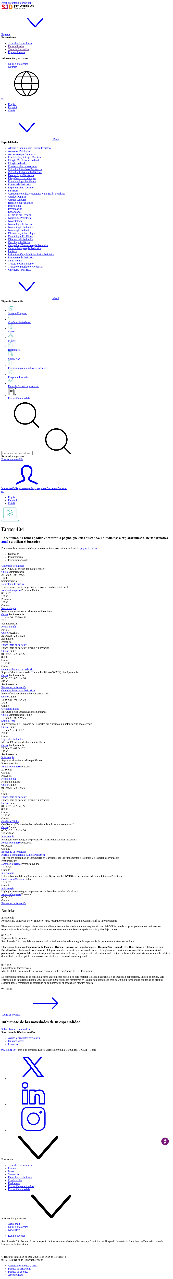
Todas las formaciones (20, 43)
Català (11, 110)
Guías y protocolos (18, 63)
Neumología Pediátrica (20, 224)
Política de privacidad (19, 1268)
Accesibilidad (15, 1274)
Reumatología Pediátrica (21, 257)
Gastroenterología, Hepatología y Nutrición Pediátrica (36, 193)
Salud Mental (15, 260)
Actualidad (14, 1223)
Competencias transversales (22, 166)
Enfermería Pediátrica (19, 184)
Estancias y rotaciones (20, 1177)
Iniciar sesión (8, 488)
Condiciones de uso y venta (23, 1265)
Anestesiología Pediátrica (21, 154)
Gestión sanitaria (17, 199)
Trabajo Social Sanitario (21, 263)
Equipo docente (16, 52)
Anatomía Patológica (19, 151)
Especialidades (16, 46)
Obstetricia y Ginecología (21, 233)
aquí (4, 541)
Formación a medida (19, 398)
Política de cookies (18, 1271)
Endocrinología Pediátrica (22, 181)
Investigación (15, 208)
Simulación (14, 1174)
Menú (55, 139)
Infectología (14, 205)
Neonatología (15, 221)
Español (12, 107)
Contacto (62, 488)
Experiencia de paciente (20, 187)
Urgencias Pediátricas (19, 269)
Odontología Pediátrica (20, 236)
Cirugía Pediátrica (17, 163)
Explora (5, 34)
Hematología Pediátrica (20, 202)
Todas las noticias (10, 1014)
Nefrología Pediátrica (19, 217)
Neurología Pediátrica (19, 230)
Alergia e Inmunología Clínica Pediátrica (30, 148)
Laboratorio (14, 211)
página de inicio (88, 548)
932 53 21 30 (8, 1049)
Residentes (14, 1183)
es (2, 98)
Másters (12, 1171)
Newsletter (14, 1229)
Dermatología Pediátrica (21, 175)
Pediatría (12, 251)
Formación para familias (21, 1186)
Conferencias (15, 1180)
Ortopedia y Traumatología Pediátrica (28, 245)
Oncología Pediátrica (19, 242)
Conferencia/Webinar (12, 879)
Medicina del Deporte (19, 214)
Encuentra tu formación (13, 687)
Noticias (12, 66)
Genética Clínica (17, 196)
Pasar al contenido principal (16, 2)
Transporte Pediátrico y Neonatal (25, 266)
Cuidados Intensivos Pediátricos (25, 169)
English (12, 104)
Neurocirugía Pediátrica (20, 227)
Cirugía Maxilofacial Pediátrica (24, 160)
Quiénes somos (16, 1041)
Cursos (12, 1168)
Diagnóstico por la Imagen (22, 178)
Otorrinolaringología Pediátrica (24, 248)
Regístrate (20, 488)
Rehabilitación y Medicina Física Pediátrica (31, 254)
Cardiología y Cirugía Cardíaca (24, 157)
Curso (4, 571)
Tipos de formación (18, 49)
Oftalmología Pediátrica (20, 239)
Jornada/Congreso (11, 590)
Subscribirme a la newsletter (16, 1029)
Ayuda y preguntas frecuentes (42, 488)
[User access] (26, 485)
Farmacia (13, 190)
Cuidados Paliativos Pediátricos (25, 172)
